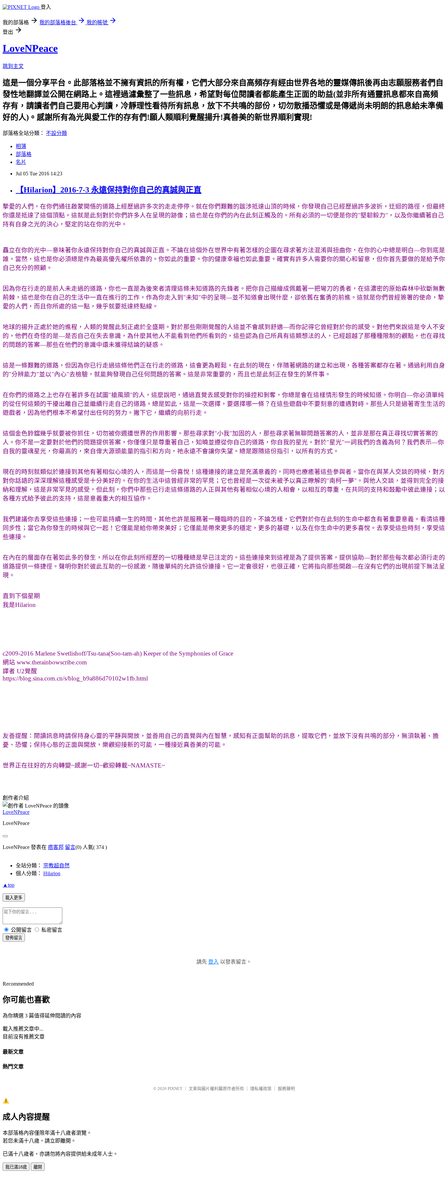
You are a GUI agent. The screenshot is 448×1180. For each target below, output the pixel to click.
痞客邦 (56, 847)
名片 (21, 162)
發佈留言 (13, 937)
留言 (70, 847)
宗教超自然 (56, 865)
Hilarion (51, 873)
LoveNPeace (30, 48)
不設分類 (56, 133)
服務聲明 (286, 1088)
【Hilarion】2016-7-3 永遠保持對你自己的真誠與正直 (108, 190)
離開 (37, 1167)
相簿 (21, 146)
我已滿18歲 (16, 1167)
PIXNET (175, 1088)
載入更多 (13, 897)
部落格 (23, 154)
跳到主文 (13, 66)
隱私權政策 (261, 1088)
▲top (8, 885)
